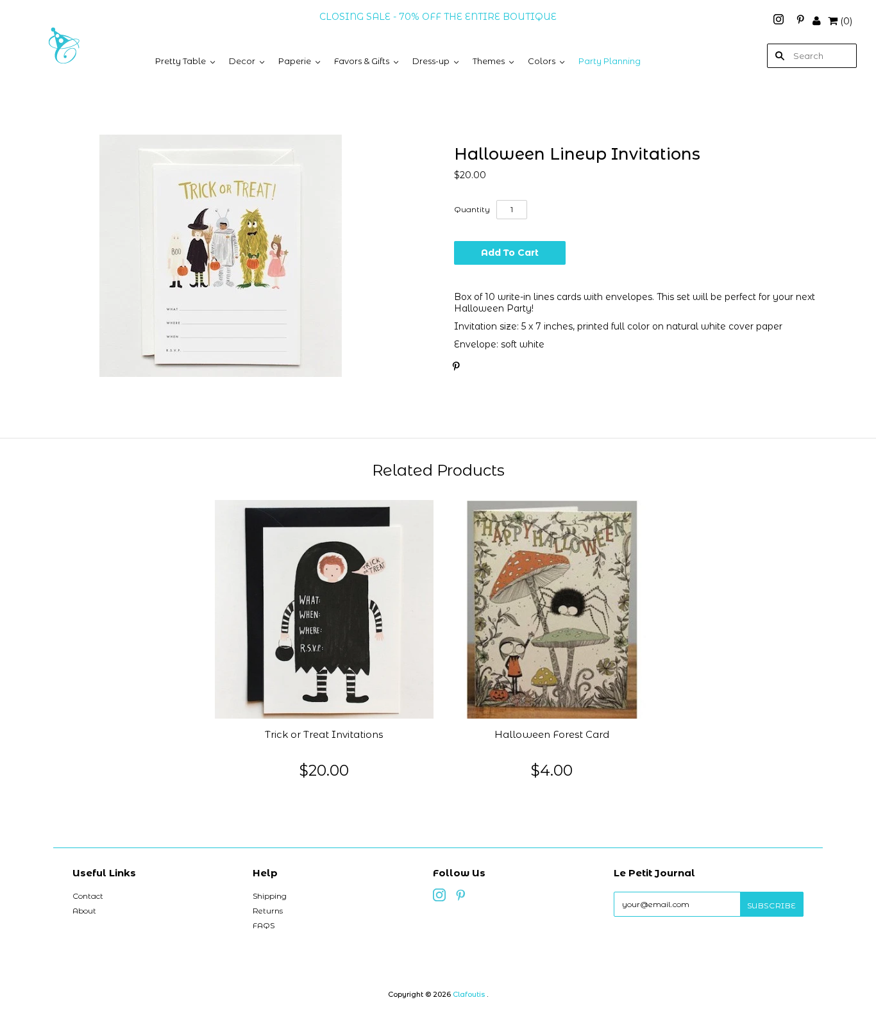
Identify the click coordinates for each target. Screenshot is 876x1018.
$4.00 (552, 770)
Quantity (472, 209)
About (84, 910)
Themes (489, 61)
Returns (268, 910)
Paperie (294, 61)
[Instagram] (779, 21)
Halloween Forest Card (551, 734)
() (846, 21)
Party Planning (609, 61)
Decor (242, 61)
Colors (541, 61)
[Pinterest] (800, 21)
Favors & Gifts (361, 61)
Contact (87, 896)
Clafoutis (469, 994)
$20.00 (324, 770)
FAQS (263, 925)
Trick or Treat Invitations (324, 734)
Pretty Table (180, 61)
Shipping (270, 896)
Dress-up (431, 61)
